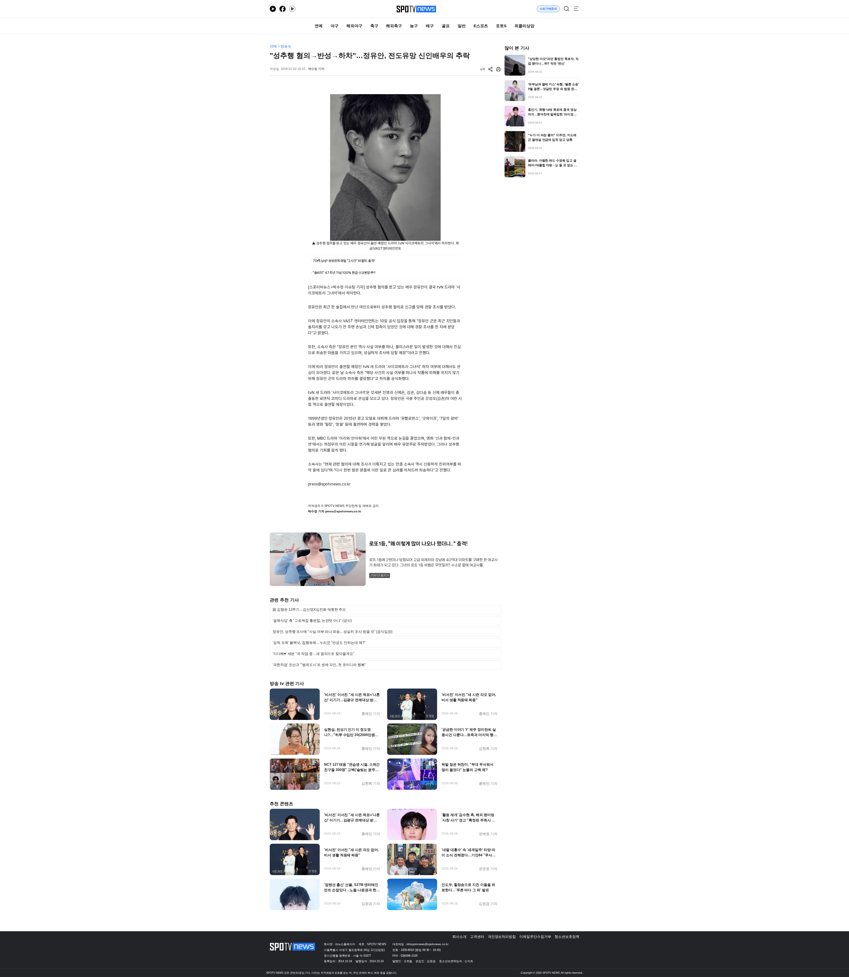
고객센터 (477, 937)
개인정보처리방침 (502, 937)
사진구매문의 (548, 8)
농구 (414, 26)
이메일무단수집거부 (535, 937)
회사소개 (459, 937)
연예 (319, 26)
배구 (430, 26)
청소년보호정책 (567, 937)
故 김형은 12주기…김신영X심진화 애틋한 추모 (309, 609)
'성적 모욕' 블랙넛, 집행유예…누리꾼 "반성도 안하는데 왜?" (319, 643)
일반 (462, 26)
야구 (334, 26)
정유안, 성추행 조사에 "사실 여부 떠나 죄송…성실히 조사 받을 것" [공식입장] (332, 632)
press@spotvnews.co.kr (329, 484)
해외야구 (354, 26)
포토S (501, 26)
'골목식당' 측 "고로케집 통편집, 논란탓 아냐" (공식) (312, 620)
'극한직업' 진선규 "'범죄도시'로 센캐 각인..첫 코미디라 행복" (319, 665)
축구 (374, 26)
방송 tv (286, 46)
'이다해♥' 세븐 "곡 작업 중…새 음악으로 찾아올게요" (313, 654)
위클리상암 (524, 26)
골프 (446, 26)
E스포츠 (481, 26)
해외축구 (394, 26)
